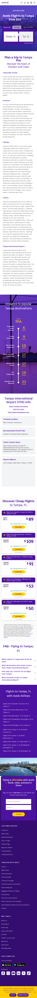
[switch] (18, 34)
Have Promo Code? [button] (28, 27)
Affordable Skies (6, 948)
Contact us (4, 830)
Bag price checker (6, 847)
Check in (3, 867)
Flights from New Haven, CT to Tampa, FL (16, 716)
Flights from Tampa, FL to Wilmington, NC (17, 751)
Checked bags (5, 844)
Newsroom (4, 941)
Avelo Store (4, 945)
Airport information (7, 931)
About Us (4, 920)
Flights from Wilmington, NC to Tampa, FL (17, 725)
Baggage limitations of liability (10, 891)
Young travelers (6, 851)
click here (21, 627)
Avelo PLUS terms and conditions (11, 901)
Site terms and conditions (9, 898)
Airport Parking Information (18, 406)
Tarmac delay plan (6, 887)
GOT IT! (13, 995)
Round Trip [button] (7, 27)
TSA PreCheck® (6, 877)
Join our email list (6, 960)
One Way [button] (16, 27)
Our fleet (4, 934)
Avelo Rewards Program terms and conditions (15, 905)
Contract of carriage (7, 880)
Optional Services (28, 43)
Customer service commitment (10, 884)
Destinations (5, 924)
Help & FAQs (5, 834)
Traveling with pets (7, 854)
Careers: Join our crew (8, 938)
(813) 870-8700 (18, 409)
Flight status (5, 870)
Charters (4, 908)
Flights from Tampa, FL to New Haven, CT (16, 742)
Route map (4, 927)
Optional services (6, 873)
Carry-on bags (5, 840)
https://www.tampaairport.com (18, 412)
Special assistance (7, 837)
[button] (11, 37)
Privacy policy (5, 894)
